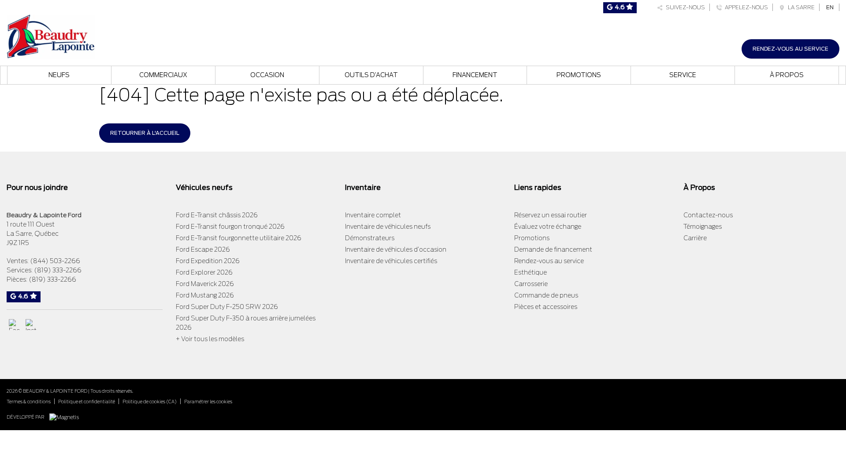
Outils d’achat (371, 74)
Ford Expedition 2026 (208, 260)
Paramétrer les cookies (208, 401)
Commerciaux (163, 74)
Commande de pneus (546, 295)
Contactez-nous (708, 215)
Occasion (267, 74)
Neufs (59, 74)
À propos (787, 74)
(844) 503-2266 (55, 260)
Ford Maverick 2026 (205, 283)
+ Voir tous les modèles (210, 338)
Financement (475, 74)
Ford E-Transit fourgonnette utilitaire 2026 (238, 238)
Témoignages (702, 226)
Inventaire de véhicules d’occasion (395, 249)
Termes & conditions (29, 401)
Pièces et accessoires (545, 306)
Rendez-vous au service (790, 48)
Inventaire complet (373, 215)
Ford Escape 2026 (203, 249)
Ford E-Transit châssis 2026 (217, 215)
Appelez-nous (745, 7)
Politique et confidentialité (86, 401)
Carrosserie (531, 283)
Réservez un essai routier (550, 215)
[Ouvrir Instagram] (31, 324)
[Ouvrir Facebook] (14, 324)
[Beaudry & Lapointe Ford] (51, 35)
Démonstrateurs (369, 238)
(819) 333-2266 (58, 270)
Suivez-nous (684, 7)
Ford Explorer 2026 (204, 272)
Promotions (579, 74)
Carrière (695, 238)
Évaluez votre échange (547, 226)
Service (682, 74)
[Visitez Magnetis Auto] (66, 416)
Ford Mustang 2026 (205, 295)
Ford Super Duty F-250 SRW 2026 (227, 306)
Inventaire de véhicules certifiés (391, 260)
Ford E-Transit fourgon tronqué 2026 (230, 226)
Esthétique (530, 272)
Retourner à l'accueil (144, 133)
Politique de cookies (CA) (149, 401)
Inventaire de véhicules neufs (387, 226)
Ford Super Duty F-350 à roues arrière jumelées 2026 (245, 323)
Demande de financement (553, 249)
